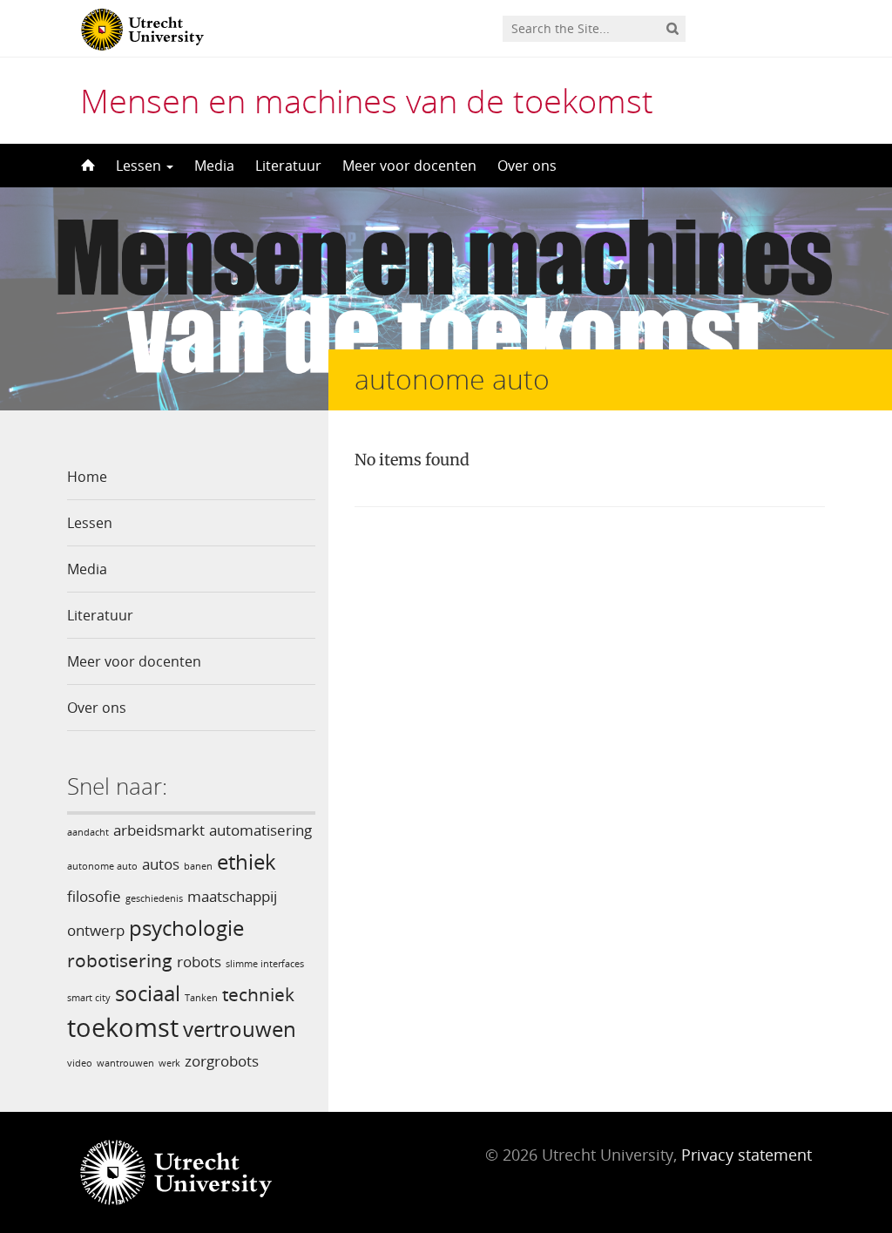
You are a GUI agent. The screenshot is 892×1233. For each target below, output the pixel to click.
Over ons (527, 165)
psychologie (186, 927)
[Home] (86, 165)
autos (160, 864)
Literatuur (288, 165)
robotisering (119, 960)
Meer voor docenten (409, 165)
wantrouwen (125, 1063)
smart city (89, 998)
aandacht (88, 832)
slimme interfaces (265, 964)
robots (199, 962)
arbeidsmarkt (159, 830)
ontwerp (96, 930)
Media (214, 165)
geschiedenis (154, 898)
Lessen (140, 165)
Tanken (201, 998)
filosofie (94, 896)
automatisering (260, 830)
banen (198, 866)
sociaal (147, 993)
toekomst (123, 1027)
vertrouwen (239, 1028)
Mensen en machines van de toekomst (366, 100)
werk (169, 1063)
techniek (258, 994)
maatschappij (232, 896)
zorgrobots (222, 1061)
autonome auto (102, 866)
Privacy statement (746, 1154)
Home (87, 476)
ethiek (246, 861)
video (79, 1063)
